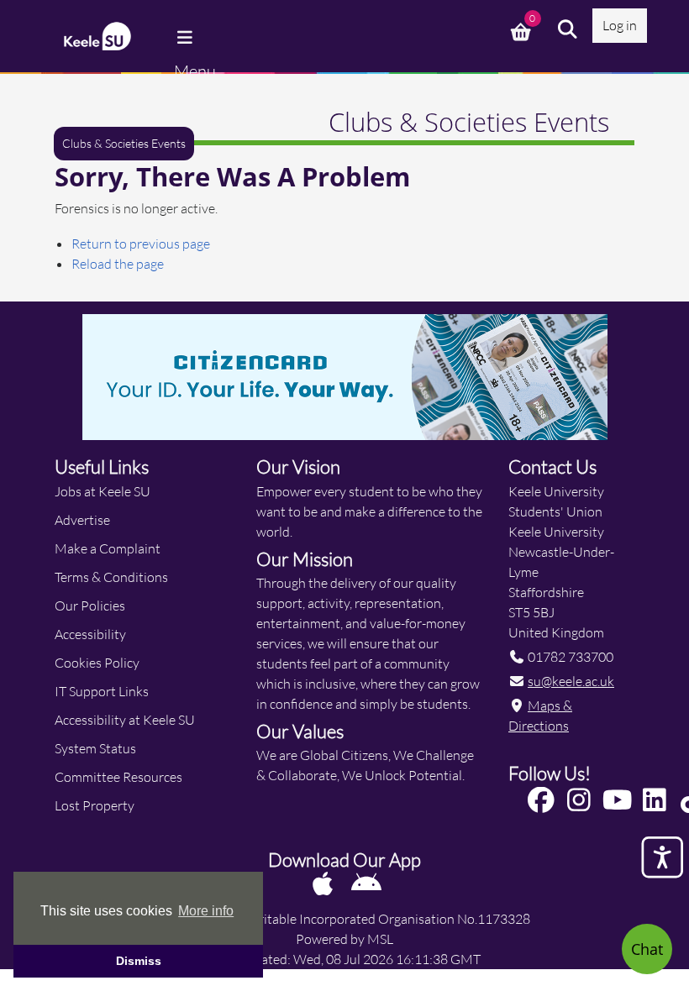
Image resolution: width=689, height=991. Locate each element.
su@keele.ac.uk (571, 681)
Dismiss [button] (138, 960)
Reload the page (117, 263)
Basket (523, 29)
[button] (568, 29)
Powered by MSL (344, 938)
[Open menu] (185, 37)
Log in (619, 25)
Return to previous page (140, 243)
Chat (647, 949)
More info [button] (206, 911)
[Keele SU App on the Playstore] (366, 883)
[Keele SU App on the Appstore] (324, 883)
